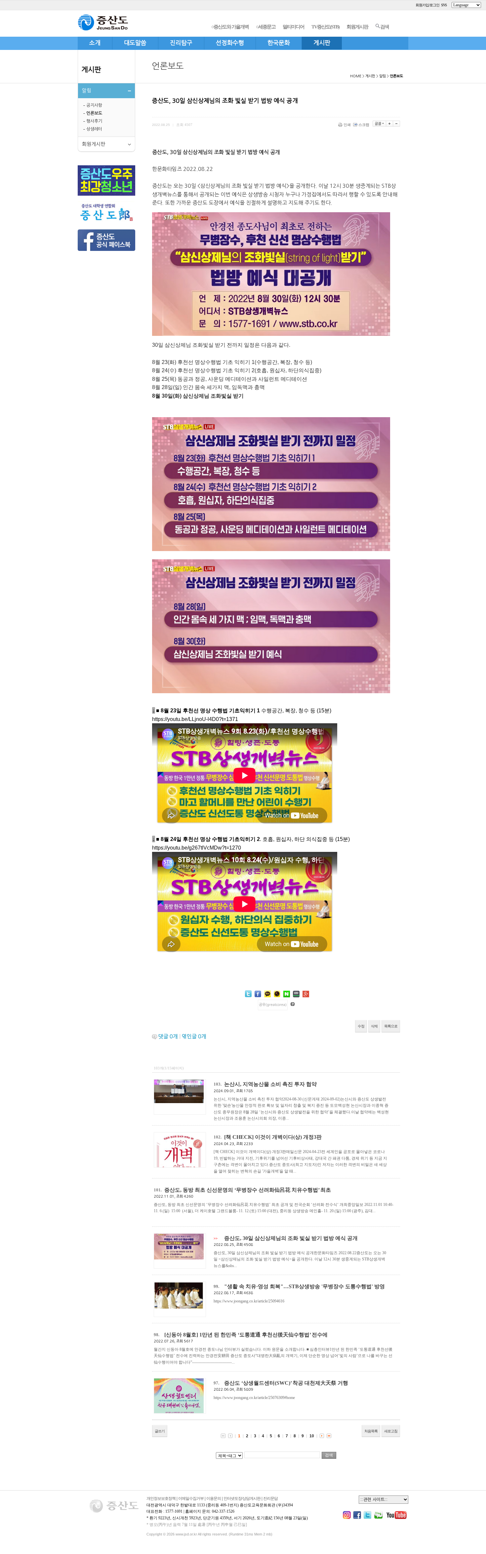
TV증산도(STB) (325, 26)
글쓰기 (160, 1431)
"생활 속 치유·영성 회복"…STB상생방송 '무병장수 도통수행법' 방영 (304, 1286)
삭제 (374, 1026)
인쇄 (347, 125)
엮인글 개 (194, 1036)
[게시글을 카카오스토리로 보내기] (277, 993)
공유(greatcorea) (273, 1005)
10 (311, 1436)
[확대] (389, 124)
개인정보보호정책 (161, 1498)
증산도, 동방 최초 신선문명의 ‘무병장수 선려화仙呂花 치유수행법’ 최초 (247, 1190)
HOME (355, 76)
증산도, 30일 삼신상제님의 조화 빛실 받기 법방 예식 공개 (291, 1238)
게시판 (91, 69)
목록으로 (390, 1026)
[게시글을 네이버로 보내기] (286, 994)
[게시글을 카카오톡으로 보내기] (267, 993)
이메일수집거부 (191, 1498)
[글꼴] (379, 124)
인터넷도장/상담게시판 (242, 1498)
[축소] (396, 124)
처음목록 (371, 1431)
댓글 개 (168, 1036)
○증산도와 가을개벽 (230, 26)
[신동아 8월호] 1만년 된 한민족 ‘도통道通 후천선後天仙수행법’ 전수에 (246, 1334)
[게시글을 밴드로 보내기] (296, 994)
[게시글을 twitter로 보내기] (248, 993)
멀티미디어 (293, 26)
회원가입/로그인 (427, 5)
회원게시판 (357, 26)
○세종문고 (265, 26)
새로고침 (390, 1431)
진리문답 (270, 1498)
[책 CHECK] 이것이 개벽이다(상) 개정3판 (273, 1137)
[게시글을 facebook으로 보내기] (258, 994)
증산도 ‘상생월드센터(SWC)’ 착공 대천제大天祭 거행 (286, 1383)
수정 (361, 1026)
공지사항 (94, 105)
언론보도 (94, 113)
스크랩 (363, 125)
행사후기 (94, 121)
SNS (444, 5)
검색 (384, 26)
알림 (382, 76)
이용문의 (213, 1498)
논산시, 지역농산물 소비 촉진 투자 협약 (270, 1084)
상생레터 (94, 129)
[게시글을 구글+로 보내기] (306, 994)
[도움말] (293, 1004)
